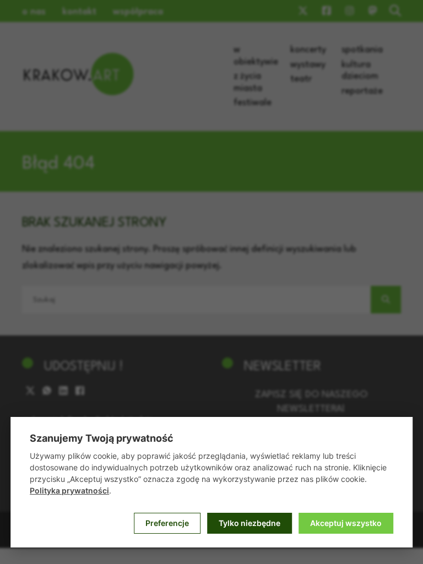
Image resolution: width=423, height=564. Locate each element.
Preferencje (167, 523)
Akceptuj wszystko (346, 523)
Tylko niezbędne (249, 523)
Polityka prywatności (69, 490)
